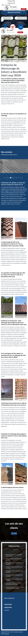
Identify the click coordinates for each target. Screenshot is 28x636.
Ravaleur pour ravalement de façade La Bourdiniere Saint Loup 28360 (14, 584)
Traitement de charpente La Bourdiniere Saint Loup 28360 (14, 555)
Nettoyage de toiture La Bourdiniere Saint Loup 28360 (14, 576)
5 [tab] (12, 177)
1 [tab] (5, 177)
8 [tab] (18, 177)
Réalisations (7, 18)
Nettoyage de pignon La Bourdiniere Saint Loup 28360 (14, 567)
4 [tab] (10, 177)
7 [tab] (16, 177)
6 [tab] (14, 177)
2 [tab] (7, 177)
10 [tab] (21, 177)
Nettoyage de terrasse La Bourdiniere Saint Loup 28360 (14, 571)
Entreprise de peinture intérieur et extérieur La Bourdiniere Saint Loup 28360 (15, 588)
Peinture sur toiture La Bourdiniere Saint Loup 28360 (14, 559)
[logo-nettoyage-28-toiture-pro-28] (3, 5)
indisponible (11, 1)
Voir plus (14, 533)
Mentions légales (5, 633)
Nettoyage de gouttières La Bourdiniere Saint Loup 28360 (15, 563)
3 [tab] (8, 177)
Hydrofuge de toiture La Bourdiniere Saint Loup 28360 (14, 580)
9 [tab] (20, 177)
